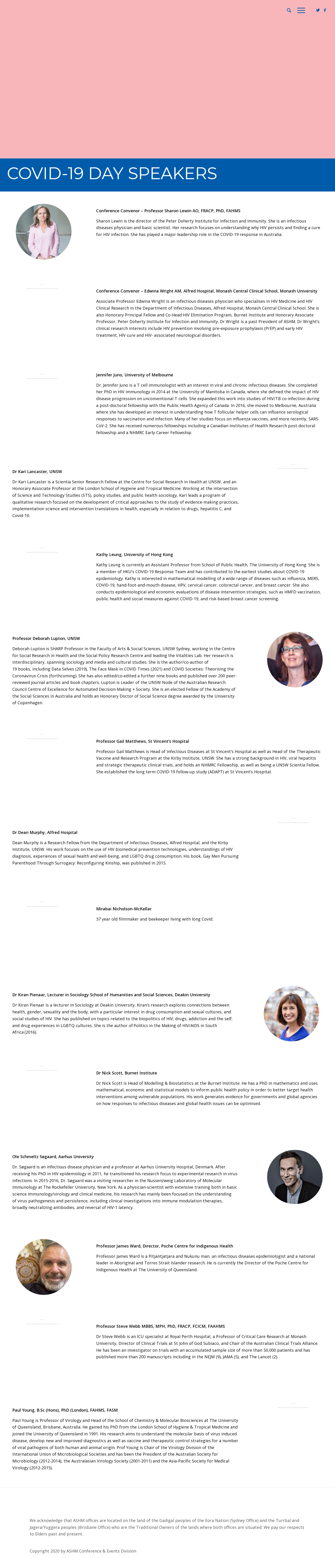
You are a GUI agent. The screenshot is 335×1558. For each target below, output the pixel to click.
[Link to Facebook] (325, 10)
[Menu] (299, 10)
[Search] (289, 10)
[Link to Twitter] (318, 10)
